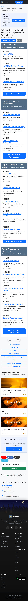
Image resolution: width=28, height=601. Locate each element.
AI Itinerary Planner (5, 536)
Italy (16, 555)
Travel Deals (18, 539)
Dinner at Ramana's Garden (13, 318)
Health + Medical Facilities (14, 366)
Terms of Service (18, 597)
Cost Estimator (4, 544)
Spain (16, 565)
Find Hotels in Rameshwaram (14, 156)
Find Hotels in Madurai (15, 241)
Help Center (18, 546)
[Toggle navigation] (25, 2)
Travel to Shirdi (8, 54)
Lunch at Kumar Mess (10, 201)
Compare (3, 587)
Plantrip (6, 2)
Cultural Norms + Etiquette (14, 363)
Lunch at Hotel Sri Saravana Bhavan (13, 289)
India (16, 567)
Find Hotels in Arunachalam (15, 331)
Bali (16, 560)
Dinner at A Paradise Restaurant (10, 141)
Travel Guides (18, 536)
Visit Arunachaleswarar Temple (14, 274)
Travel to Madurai (9, 174)
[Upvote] (10, 340)
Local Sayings (14, 347)
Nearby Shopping (14, 354)
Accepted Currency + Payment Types (14, 357)
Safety (14, 360)
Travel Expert (4, 541)
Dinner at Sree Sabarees (11, 229)
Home (2, 6)
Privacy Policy (9, 597)
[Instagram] (7, 527)
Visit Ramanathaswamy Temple (14, 126)
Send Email (14, 468)
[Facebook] (16, 527)
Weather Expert (4, 546)
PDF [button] (4, 457)
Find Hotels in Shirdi (15, 94)
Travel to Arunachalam (11, 260)
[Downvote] (18, 340)
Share (20, 40)
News (16, 544)
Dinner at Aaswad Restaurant (13, 81)
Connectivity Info (14, 350)
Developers (3, 585)
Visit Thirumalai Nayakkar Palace (12, 214)
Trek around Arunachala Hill (13, 304)
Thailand (17, 557)
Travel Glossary (18, 541)
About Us (3, 577)
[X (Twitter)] (11, 527)
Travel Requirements (14, 344)
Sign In (20, 2)
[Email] (20, 527)
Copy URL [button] (4, 460)
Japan (16, 552)
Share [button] (10, 457)
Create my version (17, 20)
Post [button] (17, 457)
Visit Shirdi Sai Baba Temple (13, 66)
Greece (16, 570)
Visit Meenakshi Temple (11, 187)
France (16, 562)
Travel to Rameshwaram (11, 114)
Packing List (4, 539)
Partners (3, 582)
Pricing (2, 580)
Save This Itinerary (9, 40)
